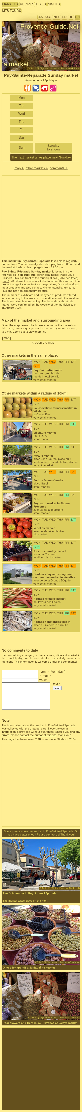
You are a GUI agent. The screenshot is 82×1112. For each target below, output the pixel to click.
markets (10, 4)
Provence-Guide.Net (49, 26)
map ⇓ (19, 168)
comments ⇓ (59, 168)
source (34, 953)
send (57, 688)
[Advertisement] (41, 217)
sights (54, 4)
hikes (41, 4)
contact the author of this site (38, 735)
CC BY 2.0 (62, 953)
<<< (40, 17)
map (5, 281)
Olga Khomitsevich (25, 1009)
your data (57, 671)
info (56, 17)
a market (16, 64)
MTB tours (11, 10)
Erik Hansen (21, 953)
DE (71, 17)
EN (77, 17)
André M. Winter (50, 879)
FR (64, 17)
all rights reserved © (22, 879)
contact (50, 834)
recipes (27, 4)
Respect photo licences (16, 33)
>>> (48, 17)
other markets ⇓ (37, 168)
